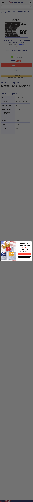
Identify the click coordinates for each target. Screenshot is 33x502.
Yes (24, 253)
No (24, 256)
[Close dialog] (31, 241)
